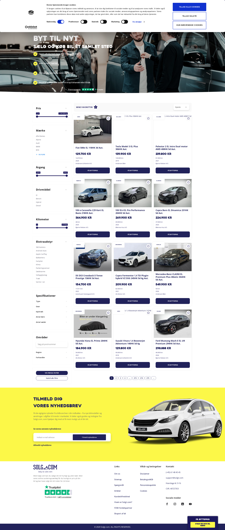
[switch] (84, 22)
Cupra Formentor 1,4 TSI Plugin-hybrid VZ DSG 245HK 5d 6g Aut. (132, 277)
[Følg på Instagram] (175, 504)
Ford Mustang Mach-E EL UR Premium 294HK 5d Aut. (170, 342)
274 (141, 378)
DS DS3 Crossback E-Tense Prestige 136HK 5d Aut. (89, 277)
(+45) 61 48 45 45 (173, 472)
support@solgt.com (174, 478)
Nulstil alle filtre (52, 378)
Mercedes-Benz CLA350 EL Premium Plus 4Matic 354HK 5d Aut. (170, 277)
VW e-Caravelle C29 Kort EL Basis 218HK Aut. (90, 211)
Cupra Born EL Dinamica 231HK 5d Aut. (172, 211)
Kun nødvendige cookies (189, 25)
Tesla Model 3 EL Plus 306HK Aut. (127, 148)
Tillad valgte (189, 16)
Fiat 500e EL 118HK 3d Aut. (89, 147)
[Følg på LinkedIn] (182, 504)
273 (135, 378)
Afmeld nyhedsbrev (42, 445)
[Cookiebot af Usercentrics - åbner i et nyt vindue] (31, 27)
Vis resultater (52, 373)
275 (147, 378)
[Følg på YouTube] (190, 504)
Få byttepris (93, 170)
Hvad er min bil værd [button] (202, 525)
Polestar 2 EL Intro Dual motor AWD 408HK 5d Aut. (172, 148)
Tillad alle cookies (189, 7)
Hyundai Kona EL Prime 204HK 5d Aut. (91, 342)
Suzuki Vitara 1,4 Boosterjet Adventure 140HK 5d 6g (130, 342)
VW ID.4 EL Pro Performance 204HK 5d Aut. (130, 211)
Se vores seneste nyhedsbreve (47, 429)
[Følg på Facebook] (167, 504)
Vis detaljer (137, 22)
